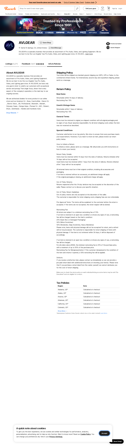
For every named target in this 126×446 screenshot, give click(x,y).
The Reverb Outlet (10, 14)
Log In (120, 8)
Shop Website (11, 113)
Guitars (21, 14)
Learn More (103, 313)
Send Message (56, 48)
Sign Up (114, 8)
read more (89, 54)
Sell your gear (91, 8)
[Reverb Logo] (10, 8)
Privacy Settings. (56, 437)
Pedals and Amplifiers (32, 14)
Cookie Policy (85, 434)
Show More (61, 311)
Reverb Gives (108, 14)
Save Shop (47, 43)
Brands (75, 14)
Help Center (117, 14)
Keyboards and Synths (48, 14)
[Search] (77, 8)
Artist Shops (98, 14)
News (81, 14)
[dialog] (63, 433)
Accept (104, 433)
